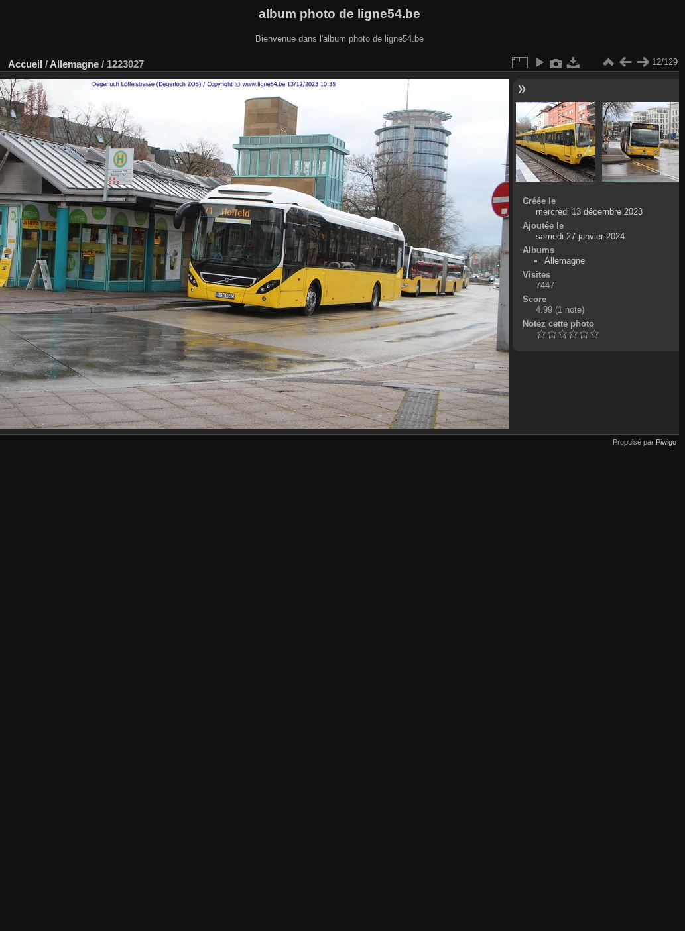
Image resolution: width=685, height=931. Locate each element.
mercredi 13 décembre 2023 (589, 212)
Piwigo (666, 442)
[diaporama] (539, 62)
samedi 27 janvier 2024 (580, 236)
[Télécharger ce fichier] (573, 62)
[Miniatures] (608, 62)
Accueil (25, 64)
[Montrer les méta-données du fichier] (556, 62)
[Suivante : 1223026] (642, 62)
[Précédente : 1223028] (625, 62)
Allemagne (74, 64)
